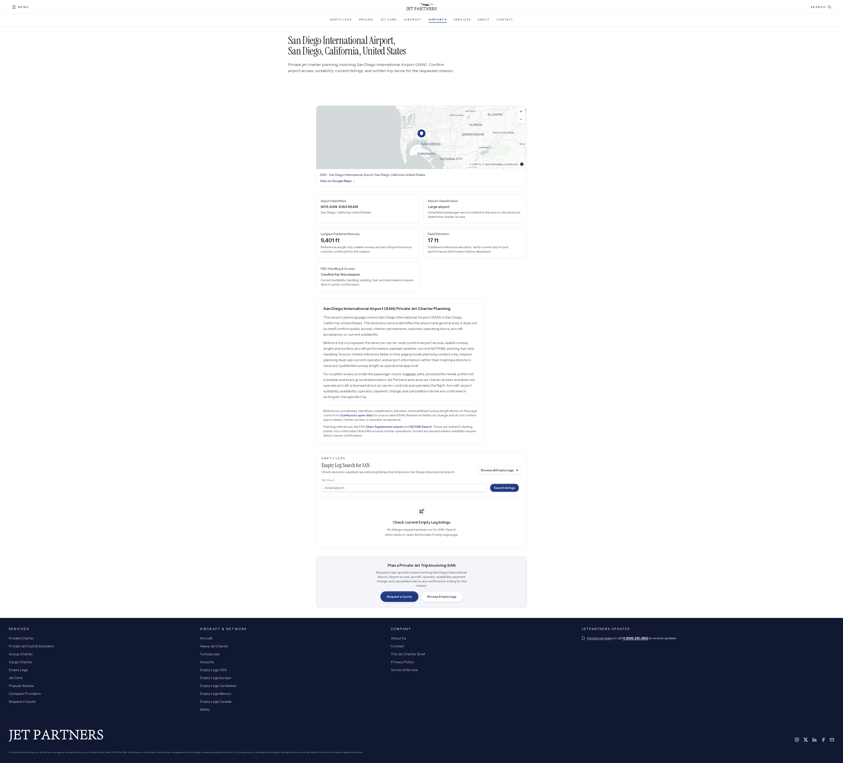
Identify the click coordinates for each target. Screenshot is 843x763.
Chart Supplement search (384, 427)
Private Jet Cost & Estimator (31, 646)
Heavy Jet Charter (214, 646)
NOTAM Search (421, 427)
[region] (421, 137)
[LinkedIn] (814, 740)
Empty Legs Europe (215, 678)
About (484, 19)
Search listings (504, 488)
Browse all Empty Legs (497, 470)
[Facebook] (823, 740)
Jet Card (388, 19)
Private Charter (21, 638)
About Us (398, 638)
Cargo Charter (20, 662)
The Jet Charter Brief (408, 654)
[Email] (832, 740)
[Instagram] (797, 740)
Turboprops (210, 654)
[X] (805, 740)
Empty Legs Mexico (215, 693)
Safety (205, 709)
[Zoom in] (521, 111)
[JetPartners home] (421, 7)
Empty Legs (341, 19)
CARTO (476, 164)
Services (462, 19)
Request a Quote (399, 597)
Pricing (366, 19)
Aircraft (413, 19)
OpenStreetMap (494, 164)
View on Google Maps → (337, 181)
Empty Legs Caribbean (218, 685)
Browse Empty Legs (441, 597)
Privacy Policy (402, 662)
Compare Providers (25, 693)
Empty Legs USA (213, 670)
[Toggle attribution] (521, 164)
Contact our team (599, 638)
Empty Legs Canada (215, 701)
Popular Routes (21, 685)
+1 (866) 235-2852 (635, 638)
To (328, 480)
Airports (438, 19)
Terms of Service (404, 670)
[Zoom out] (521, 119)
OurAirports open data (356, 415)
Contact (505, 19)
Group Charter (21, 654)
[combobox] (405, 488)
